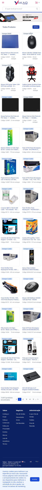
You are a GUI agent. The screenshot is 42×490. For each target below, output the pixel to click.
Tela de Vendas (20, 414)
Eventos (5, 432)
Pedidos (31, 420)
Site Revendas (20, 423)
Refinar (36, 27)
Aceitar (34, 479)
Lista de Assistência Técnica (6, 441)
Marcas (5, 435)
